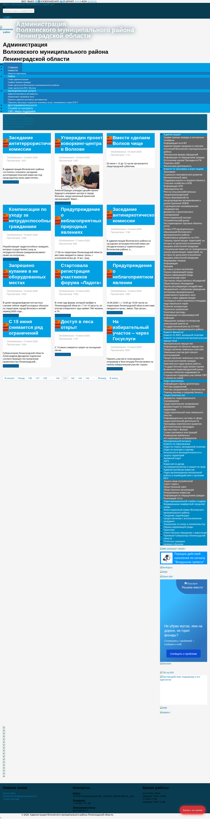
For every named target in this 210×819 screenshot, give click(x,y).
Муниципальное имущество (178, 343)
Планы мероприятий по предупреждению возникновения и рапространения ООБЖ (182, 200)
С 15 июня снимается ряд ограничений (26, 327)
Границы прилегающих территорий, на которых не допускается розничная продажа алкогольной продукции (184, 243)
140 (58, 378)
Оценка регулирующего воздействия (183, 286)
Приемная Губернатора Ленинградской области (184, 537)
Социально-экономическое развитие (183, 174)
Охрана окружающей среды (178, 272)
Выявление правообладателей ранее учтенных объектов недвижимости (183, 371)
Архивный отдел (172, 458)
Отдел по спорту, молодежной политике (185, 446)
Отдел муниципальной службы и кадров (185, 501)
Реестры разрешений (175, 386)
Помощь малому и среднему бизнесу (183, 392)
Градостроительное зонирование (181, 403)
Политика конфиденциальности (19, 796)
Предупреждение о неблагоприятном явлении (133, 274)
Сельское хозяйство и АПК (178, 183)
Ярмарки (168, 266)
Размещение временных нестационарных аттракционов (180, 437)
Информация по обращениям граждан (184, 157)
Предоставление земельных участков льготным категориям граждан (184, 359)
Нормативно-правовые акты (18, 123)
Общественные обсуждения (178, 283)
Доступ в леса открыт (77, 324)
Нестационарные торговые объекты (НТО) (183, 225)
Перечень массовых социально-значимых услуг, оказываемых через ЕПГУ (43, 102)
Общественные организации (179, 489)
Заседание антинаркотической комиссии (135, 215)
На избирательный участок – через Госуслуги (131, 330)
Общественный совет (175, 486)
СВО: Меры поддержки (21, 111)
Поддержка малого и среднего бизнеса (184, 180)
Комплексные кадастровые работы (182, 363)
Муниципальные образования (20, 121)
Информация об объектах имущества (183, 346)
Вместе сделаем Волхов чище (131, 140)
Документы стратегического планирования (178, 213)
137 (37, 378)
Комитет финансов (173, 332)
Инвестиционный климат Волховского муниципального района (184, 511)
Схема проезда (11, 799)
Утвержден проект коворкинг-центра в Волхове (82, 143)
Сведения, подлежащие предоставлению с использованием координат (183, 518)
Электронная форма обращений (181, 154)
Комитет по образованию (177, 443)
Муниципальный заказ (175, 177)
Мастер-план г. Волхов (176, 429)
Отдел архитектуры (174, 380)
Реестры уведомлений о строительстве (184, 389)
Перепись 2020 (172, 163)
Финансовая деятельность (178, 166)
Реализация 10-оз (173, 498)
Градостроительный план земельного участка (183, 414)
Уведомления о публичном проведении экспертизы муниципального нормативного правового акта (184, 291)
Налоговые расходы (174, 312)
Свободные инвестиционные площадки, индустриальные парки (185, 302)
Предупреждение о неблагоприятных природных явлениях (81, 220)
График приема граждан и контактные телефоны (184, 139)
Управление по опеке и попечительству (184, 524)
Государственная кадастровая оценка (184, 366)
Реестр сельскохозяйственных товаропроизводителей (180, 193)
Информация (171, 263)
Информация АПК (173, 186)
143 (80, 378)
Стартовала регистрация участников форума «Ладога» (81, 274)
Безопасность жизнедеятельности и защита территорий (183, 454)
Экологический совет (175, 277)
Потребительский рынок (176, 220)
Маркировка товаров (175, 260)
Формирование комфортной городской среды (184, 505)
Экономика (169, 171)
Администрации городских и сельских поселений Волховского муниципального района (185, 148)
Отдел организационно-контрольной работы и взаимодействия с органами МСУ (184, 475)
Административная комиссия (179, 469)
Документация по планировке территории (179, 408)
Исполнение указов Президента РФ (182, 160)
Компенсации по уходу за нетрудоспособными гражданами (33, 217)
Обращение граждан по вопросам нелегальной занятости (182, 322)
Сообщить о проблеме (183, 653)
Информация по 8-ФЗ (14, 115)
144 (87, 378)
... (51, 378)
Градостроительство (174, 395)
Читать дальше (11, 182)
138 (45, 378)
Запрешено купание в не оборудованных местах (27, 274)
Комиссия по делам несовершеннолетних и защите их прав (184, 465)
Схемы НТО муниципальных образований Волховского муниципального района (179, 231)
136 (30, 378)
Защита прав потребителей (178, 481)
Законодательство (173, 188)
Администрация (172, 134)
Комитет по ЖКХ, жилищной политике (183, 335)
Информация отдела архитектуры (181, 383)
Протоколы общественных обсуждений (184, 280)
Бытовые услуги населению (178, 269)
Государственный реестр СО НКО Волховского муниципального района (183, 328)
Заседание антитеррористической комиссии (35, 143)
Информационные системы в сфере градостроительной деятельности (183, 419)
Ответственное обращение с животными (185, 532)
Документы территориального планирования (179, 399)
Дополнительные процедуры (179, 426)
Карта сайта (9, 793)
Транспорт (169, 529)
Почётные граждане (174, 541)
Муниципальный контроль (177, 441)
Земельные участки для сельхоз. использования (181, 353)
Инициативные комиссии (177, 492)
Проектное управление (176, 309)
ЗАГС (166, 461)
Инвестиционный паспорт (177, 217)
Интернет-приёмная (13, 126)
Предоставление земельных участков (184, 349)
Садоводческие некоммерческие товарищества (181, 207)
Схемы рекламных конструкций (180, 432)
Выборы (9, 129)
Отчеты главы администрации (179, 297)
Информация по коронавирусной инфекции (181, 316)
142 (72, 378)
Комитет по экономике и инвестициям (183, 168)
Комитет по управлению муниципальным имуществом (185, 339)
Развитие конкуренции (175, 306)
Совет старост (171, 484)
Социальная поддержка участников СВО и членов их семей (185, 376)
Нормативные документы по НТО (181, 237)
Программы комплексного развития (183, 423)
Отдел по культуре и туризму (179, 449)
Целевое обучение (173, 544)
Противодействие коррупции (18, 118)
